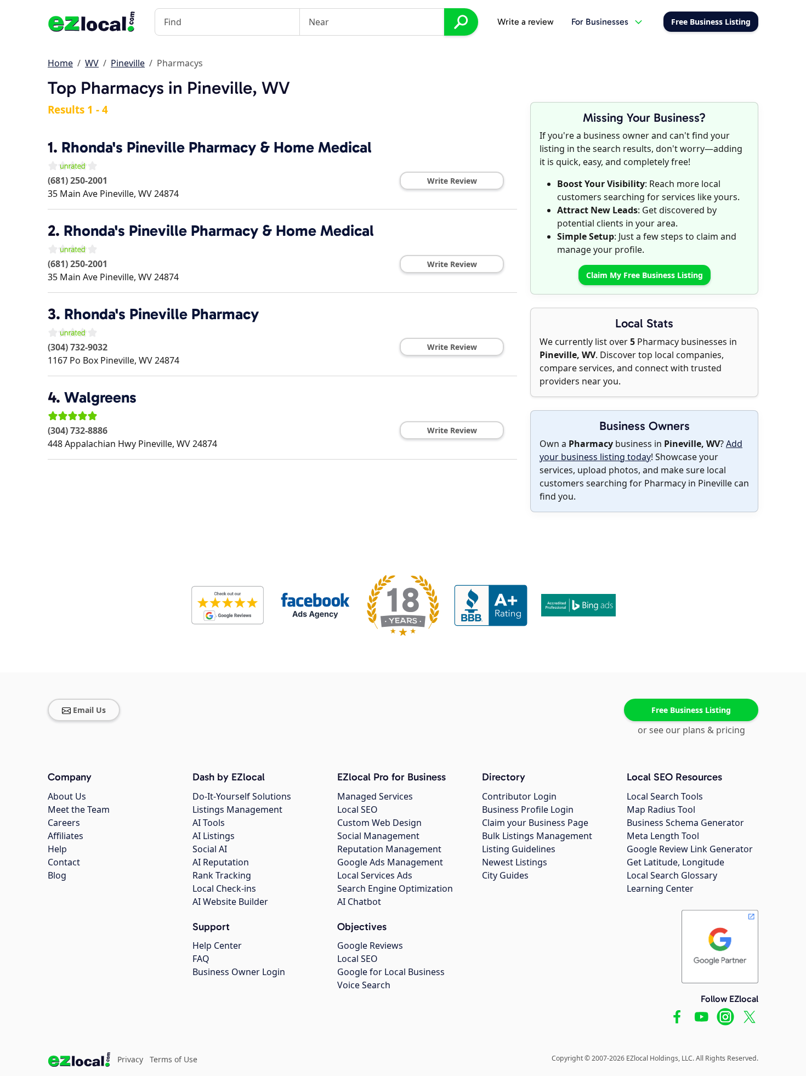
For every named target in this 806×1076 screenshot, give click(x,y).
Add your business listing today (641, 450)
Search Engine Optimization (395, 888)
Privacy (130, 1059)
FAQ (200, 959)
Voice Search (363, 985)
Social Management (378, 836)
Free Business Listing (691, 710)
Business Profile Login (528, 809)
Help (57, 849)
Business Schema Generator (685, 823)
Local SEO (357, 809)
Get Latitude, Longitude (675, 862)
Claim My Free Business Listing (644, 275)
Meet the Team (79, 809)
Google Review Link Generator (690, 849)
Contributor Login (519, 796)
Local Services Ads (374, 875)
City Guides (505, 875)
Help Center (217, 945)
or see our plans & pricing (691, 730)
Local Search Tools (665, 796)
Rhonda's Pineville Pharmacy (161, 314)
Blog (57, 875)
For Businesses (599, 21)
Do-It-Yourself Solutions (241, 796)
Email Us (89, 710)
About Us (67, 796)
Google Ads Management (390, 862)
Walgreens (100, 397)
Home (60, 63)
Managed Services (375, 796)
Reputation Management (389, 849)
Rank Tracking (221, 875)
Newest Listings (514, 862)
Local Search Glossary (672, 875)
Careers (64, 823)
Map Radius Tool (661, 809)
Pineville (128, 63)
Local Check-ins (224, 888)
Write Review (452, 180)
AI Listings (213, 836)
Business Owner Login (238, 972)
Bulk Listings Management (537, 836)
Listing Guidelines (518, 849)
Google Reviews (370, 945)
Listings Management (237, 809)
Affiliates (65, 836)
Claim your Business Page (535, 823)
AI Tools (208, 823)
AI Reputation (220, 862)
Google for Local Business (391, 972)
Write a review (525, 21)
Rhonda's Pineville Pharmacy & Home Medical (216, 147)
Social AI (209, 849)
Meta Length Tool (663, 836)
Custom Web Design (379, 823)
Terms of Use (173, 1059)
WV (92, 63)
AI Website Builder (230, 902)
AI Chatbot (359, 902)
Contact (64, 862)
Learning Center (660, 888)
